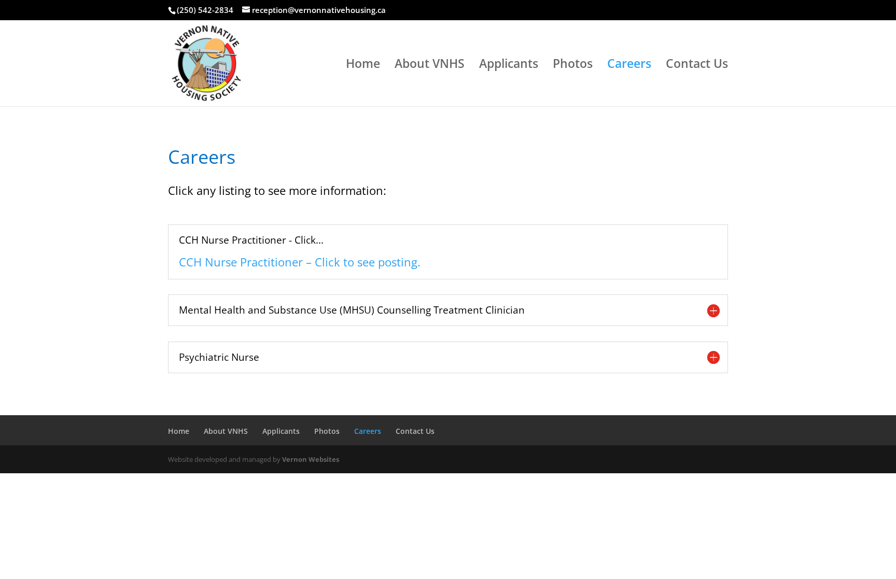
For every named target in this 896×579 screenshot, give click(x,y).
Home (363, 66)
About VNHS (430, 66)
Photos (573, 66)
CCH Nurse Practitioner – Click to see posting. (300, 262)
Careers (629, 66)
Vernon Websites (310, 459)
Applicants (508, 66)
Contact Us (697, 66)
